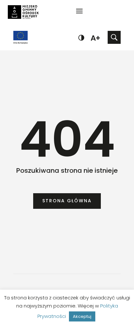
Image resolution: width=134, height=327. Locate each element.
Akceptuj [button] (82, 316)
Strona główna (67, 200)
